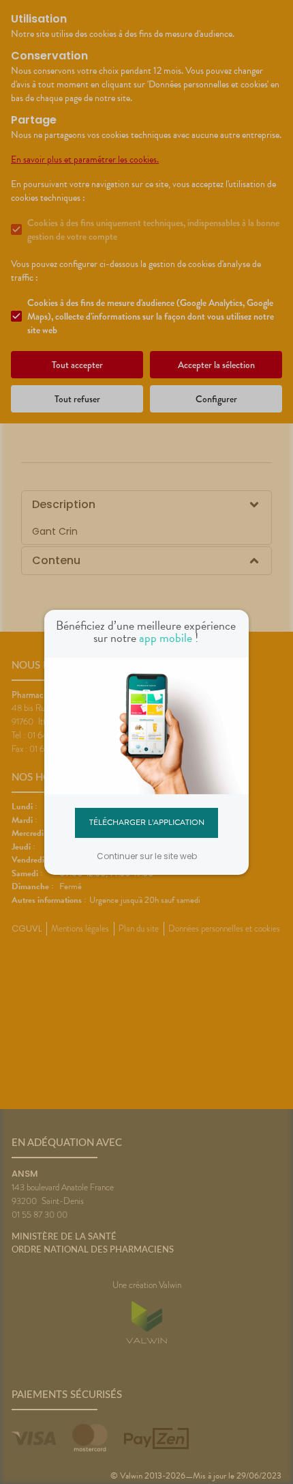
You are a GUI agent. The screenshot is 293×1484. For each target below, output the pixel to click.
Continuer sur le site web (147, 856)
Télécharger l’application (146, 822)
